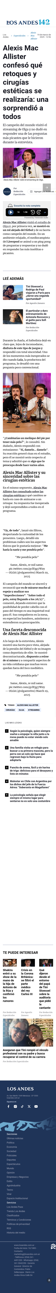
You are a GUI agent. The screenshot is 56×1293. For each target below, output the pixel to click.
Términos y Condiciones (19, 1219)
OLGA (21, 710)
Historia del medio (16, 1232)
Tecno (10, 1189)
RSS (9, 1228)
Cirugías (10, 710)
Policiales (12, 1155)
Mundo (10, 1168)
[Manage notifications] (49, 1280)
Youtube (36, 1106)
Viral (9, 1194)
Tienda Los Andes (16, 1211)
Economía (12, 1147)
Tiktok (22, 1106)
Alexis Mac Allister (27, 705)
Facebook (8, 1106)
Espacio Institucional (17, 1198)
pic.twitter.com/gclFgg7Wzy (27, 568)
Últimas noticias (15, 1138)
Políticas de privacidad (18, 1224)
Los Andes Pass (15, 1207)
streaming (34, 710)
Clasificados (13, 1215)
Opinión (11, 1172)
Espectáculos (19, 35)
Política (10, 1142)
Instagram (15, 1106)
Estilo (9, 1181)
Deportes (11, 1159)
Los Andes (5, 36)
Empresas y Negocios (18, 1177)
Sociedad (11, 1151)
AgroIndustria (13, 1185)
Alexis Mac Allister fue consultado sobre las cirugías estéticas (25, 491)
